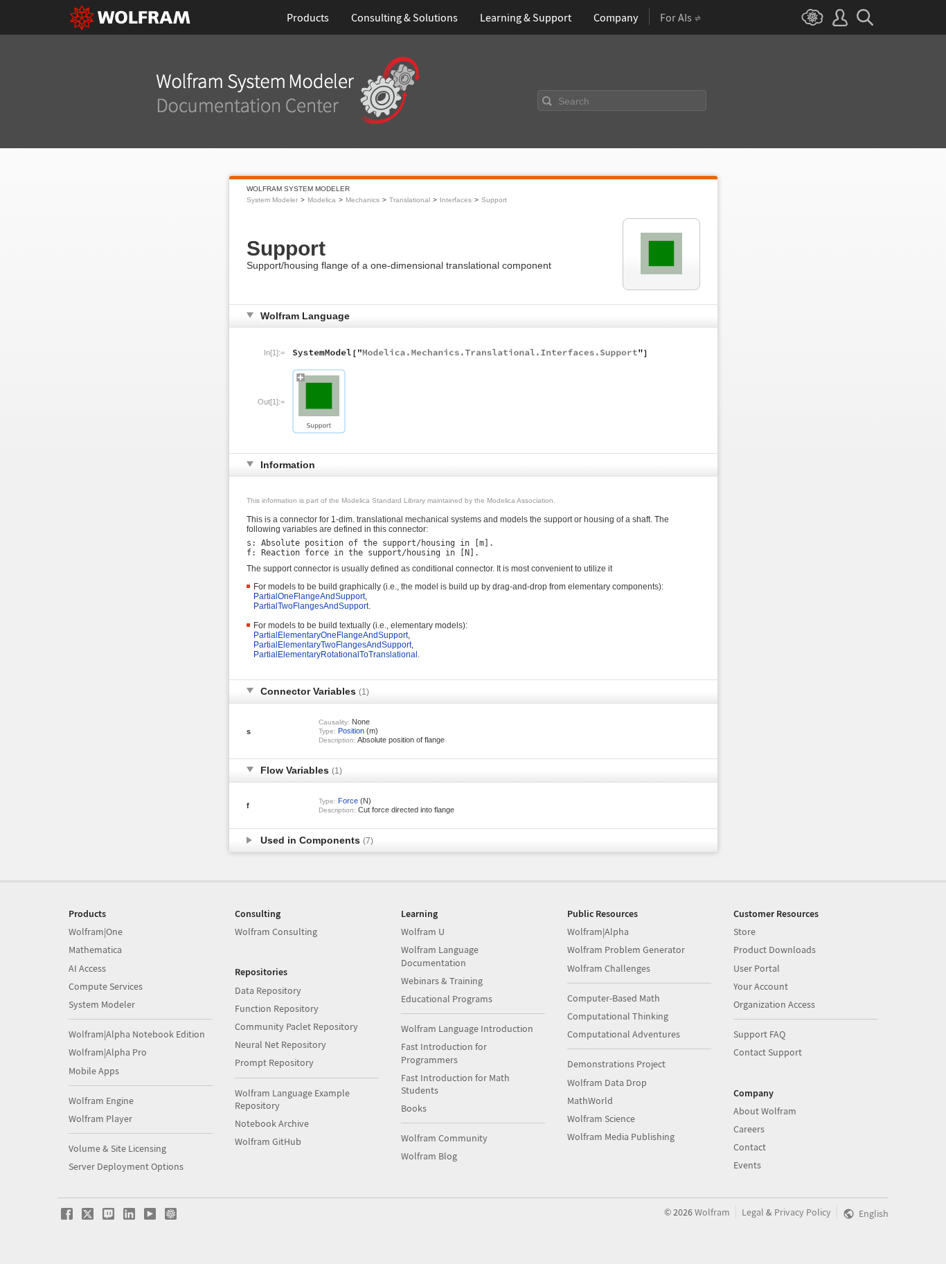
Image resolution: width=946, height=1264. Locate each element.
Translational (409, 200)
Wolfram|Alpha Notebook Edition (137, 1034)
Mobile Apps (94, 1071)
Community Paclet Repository (296, 1026)
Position (351, 731)
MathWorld (590, 1100)
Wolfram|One (96, 931)
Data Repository (268, 990)
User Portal (756, 968)
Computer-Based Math (613, 998)
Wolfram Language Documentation (440, 955)
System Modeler (272, 200)
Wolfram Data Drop (607, 1082)
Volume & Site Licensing (117, 1148)
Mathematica (95, 949)
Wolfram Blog (429, 1156)
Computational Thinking (617, 1016)
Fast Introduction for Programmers (444, 1052)
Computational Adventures (623, 1034)
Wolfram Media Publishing (621, 1136)
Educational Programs (446, 998)
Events (747, 1165)
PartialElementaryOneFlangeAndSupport (330, 635)
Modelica (321, 200)
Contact (749, 1147)
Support (494, 200)
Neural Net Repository (280, 1044)
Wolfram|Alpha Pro (108, 1052)
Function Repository (277, 1008)
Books (414, 1108)
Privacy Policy (802, 1212)
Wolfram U (423, 931)
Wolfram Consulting (276, 931)
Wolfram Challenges (608, 968)
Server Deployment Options (126, 1166)
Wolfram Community (444, 1138)
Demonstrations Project (616, 1064)
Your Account (760, 986)
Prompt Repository (274, 1062)
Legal (753, 1212)
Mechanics (363, 200)
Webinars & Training (442, 980)
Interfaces (456, 200)
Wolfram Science (601, 1118)
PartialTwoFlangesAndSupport (310, 606)
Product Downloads (774, 949)
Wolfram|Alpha (598, 931)
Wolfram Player (100, 1118)
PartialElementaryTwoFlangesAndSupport (332, 645)
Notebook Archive (272, 1123)
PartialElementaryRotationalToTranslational (335, 654)
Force (348, 800)
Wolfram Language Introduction (467, 1028)
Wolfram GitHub (268, 1141)
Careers (749, 1129)
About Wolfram (764, 1111)
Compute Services (106, 986)
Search (573, 101)
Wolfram (712, 1212)
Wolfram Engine (101, 1100)
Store (744, 931)
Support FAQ (759, 1034)
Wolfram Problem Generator (626, 949)
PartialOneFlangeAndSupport (309, 596)
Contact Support (767, 1052)
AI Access (87, 968)
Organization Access (774, 1004)
